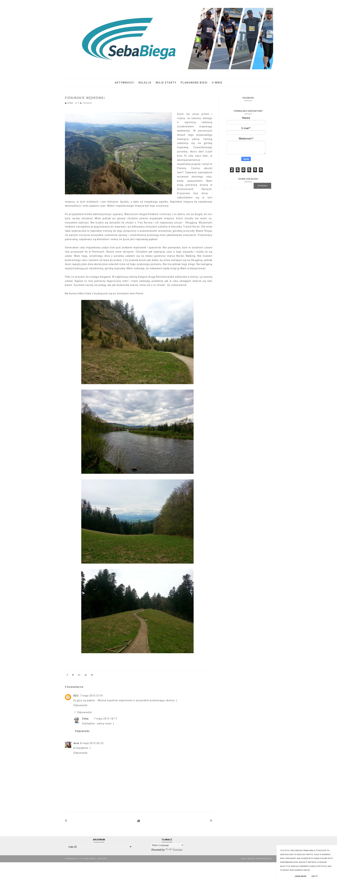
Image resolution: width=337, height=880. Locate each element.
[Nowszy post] (66, 820)
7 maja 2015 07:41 (91, 695)
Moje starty (166, 82)
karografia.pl (264, 858)
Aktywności (124, 82)
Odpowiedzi (84, 712)
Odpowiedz (80, 705)
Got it (315, 876)
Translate (178, 849)
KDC (76, 695)
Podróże (87, 103)
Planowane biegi (194, 82)
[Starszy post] (211, 820)
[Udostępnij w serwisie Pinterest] (92, 675)
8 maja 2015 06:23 (92, 743)
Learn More (300, 876)
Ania (76, 743)
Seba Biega (90, 858)
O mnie (217, 82)
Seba (85, 718)
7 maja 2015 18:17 (105, 718)
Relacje (144, 82)
